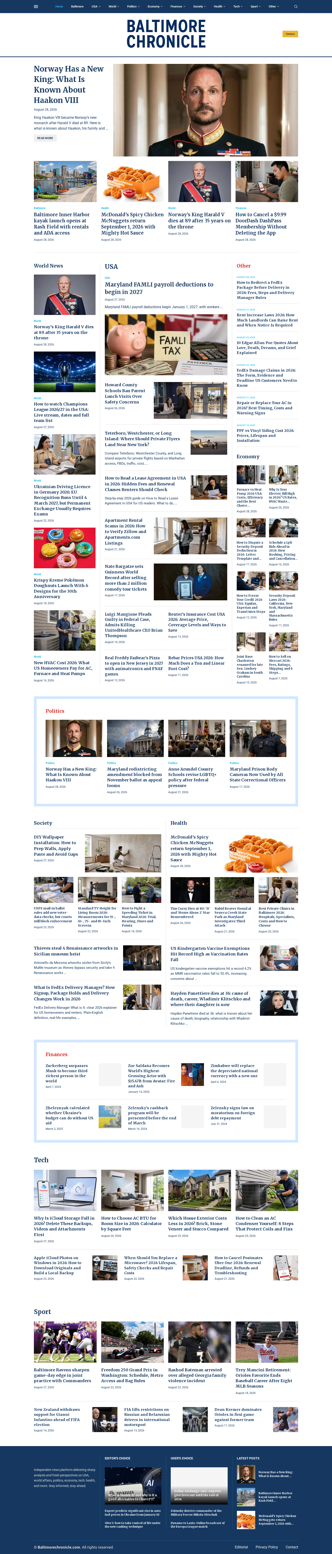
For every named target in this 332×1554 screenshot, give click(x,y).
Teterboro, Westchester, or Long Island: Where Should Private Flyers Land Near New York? (142, 439)
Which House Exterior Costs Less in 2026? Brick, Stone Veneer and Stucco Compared (198, 1224)
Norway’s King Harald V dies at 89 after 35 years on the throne (199, 221)
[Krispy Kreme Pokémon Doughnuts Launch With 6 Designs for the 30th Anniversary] (65, 567)
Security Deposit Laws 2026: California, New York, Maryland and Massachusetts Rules (282, 607)
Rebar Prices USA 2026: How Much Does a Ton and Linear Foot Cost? (196, 663)
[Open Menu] (36, 7)
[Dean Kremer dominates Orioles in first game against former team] (285, 1419)
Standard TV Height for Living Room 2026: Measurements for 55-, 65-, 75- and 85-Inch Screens (97, 916)
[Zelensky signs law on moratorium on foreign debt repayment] (275, 1116)
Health (218, 6)
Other (272, 6)
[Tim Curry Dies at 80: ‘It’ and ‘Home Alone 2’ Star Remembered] (190, 901)
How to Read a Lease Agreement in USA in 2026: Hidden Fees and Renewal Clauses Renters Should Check (145, 483)
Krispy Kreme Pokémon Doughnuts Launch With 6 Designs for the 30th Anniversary (61, 588)
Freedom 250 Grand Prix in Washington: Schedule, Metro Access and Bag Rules (132, 1375)
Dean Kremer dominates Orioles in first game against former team (238, 1414)
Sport (254, 6)
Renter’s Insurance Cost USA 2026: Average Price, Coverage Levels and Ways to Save (197, 622)
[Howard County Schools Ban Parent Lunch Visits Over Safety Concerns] (190, 400)
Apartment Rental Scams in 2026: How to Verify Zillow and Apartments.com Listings (125, 532)
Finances (176, 6)
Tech (236, 6)
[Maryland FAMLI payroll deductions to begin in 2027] (166, 325)
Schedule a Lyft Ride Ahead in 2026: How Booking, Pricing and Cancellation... (283, 550)
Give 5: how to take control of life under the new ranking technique (133, 1524)
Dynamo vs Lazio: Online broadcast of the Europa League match (198, 1524)
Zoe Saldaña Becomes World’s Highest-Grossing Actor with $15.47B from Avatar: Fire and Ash (151, 1075)
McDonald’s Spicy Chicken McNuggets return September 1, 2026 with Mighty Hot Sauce (194, 848)
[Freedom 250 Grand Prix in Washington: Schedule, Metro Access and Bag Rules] (132, 1355)
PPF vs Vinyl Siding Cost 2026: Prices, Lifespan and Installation (265, 435)
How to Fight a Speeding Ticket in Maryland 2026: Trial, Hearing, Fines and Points (139, 916)
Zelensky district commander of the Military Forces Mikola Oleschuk (196, 1512)
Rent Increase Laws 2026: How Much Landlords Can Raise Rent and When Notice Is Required (267, 320)
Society (198, 6)
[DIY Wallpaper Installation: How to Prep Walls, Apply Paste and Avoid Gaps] (123, 853)
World (112, 6)
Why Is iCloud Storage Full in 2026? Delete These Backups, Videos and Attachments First (64, 1226)
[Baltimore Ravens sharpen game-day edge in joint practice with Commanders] (65, 1355)
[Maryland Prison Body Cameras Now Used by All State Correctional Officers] (258, 754)
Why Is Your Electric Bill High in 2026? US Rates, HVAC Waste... (283, 495)
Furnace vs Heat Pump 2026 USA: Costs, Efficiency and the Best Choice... (250, 497)
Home (59, 6)
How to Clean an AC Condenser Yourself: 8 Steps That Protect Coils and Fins (265, 1224)
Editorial (241, 1547)
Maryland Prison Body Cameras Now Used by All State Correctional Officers (258, 775)
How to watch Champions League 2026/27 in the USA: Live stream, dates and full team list (61, 412)
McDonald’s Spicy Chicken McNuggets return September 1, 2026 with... (277, 1519)
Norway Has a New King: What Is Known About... (276, 1474)
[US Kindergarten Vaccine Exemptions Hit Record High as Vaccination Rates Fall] (279, 958)
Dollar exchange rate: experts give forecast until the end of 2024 (197, 1495)
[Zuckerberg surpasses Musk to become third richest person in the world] (110, 1074)
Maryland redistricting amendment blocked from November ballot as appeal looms (134, 777)
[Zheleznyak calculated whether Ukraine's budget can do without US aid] (110, 1116)
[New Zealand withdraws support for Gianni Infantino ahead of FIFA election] (104, 1419)
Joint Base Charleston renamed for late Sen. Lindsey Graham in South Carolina (250, 666)
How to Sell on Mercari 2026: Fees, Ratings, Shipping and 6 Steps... (281, 664)
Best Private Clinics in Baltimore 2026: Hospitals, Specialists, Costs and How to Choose (277, 917)
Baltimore (77, 6)
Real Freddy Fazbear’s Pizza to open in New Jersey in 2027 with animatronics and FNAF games (134, 665)
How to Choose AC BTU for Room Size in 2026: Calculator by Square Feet (131, 1224)
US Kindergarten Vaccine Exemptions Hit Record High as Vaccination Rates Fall (210, 954)
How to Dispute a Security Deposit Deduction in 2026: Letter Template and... (250, 550)
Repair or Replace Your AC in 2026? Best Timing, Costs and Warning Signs (264, 408)
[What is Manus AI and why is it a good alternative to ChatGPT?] (133, 1486)
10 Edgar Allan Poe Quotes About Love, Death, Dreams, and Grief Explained (267, 347)
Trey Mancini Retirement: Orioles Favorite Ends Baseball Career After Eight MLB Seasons (264, 1378)
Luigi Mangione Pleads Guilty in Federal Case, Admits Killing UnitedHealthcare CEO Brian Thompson (134, 625)
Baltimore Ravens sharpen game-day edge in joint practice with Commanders (62, 1375)
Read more (45, 138)
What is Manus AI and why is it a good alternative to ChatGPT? (132, 1497)
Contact (290, 34)
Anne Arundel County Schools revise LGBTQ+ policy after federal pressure (192, 777)
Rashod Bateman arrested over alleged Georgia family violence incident (197, 1375)
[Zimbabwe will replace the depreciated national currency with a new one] (275, 1074)
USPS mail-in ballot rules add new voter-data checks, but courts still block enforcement (53, 914)
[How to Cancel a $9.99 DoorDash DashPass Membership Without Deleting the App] (267, 201)
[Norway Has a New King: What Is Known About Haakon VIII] (205, 110)
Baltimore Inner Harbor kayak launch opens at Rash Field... (275, 1497)
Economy (153, 6)
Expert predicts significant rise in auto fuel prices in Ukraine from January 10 (133, 1512)
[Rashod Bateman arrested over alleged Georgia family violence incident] (199, 1355)
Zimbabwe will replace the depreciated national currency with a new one (234, 1070)
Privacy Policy (267, 1547)
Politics (132, 6)
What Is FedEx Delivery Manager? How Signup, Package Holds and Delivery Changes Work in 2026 (74, 993)
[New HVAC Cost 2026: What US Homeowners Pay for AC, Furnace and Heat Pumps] (65, 646)
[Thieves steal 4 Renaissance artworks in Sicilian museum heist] (142, 958)
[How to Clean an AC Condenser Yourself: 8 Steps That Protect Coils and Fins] (267, 1204)
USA (95, 6)
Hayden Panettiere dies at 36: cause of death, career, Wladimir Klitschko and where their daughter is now (210, 999)
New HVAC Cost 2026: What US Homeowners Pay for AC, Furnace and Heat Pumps (63, 668)
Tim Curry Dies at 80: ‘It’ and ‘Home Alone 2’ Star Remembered (190, 912)
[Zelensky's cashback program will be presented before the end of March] (192, 1116)
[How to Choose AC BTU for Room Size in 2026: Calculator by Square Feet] (132, 1204)
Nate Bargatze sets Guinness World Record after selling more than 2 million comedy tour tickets (126, 578)
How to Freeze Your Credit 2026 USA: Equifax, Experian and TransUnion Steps (251, 603)
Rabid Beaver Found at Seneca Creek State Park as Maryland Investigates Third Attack (233, 917)
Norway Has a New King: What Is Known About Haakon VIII (71, 775)
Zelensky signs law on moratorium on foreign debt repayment (233, 1113)
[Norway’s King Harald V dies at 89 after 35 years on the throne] (199, 198)
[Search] (296, 7)
